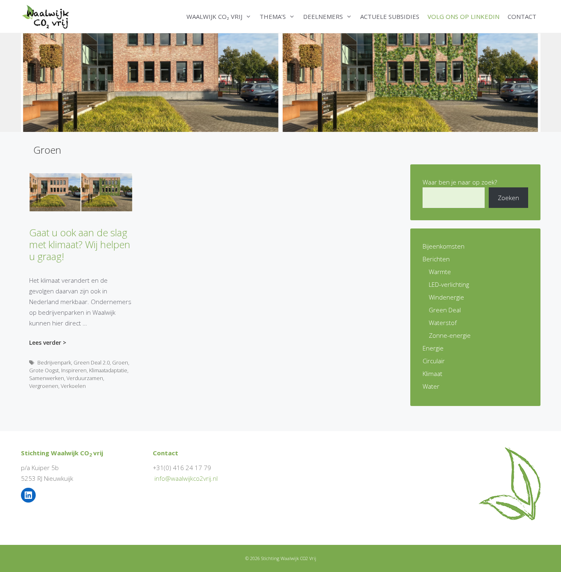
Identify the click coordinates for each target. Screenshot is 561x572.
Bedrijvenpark (54, 362)
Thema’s (273, 16)
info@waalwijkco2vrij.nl (186, 478)
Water (431, 386)
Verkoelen (73, 386)
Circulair (434, 361)
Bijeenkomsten (443, 246)
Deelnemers (323, 16)
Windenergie (446, 297)
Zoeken (508, 198)
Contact (522, 16)
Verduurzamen (85, 378)
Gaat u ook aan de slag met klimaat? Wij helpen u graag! (79, 244)
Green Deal (445, 310)
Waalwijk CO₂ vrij (214, 16)
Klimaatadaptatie (108, 370)
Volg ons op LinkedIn (463, 16)
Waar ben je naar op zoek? (460, 182)
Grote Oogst (44, 370)
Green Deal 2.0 (92, 362)
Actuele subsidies (389, 16)
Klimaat (432, 373)
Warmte (440, 272)
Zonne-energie (450, 335)
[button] (248, 16)
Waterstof (443, 322)
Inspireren (74, 370)
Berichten (436, 259)
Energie (433, 348)
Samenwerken (46, 378)
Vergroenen (43, 386)
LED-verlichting (449, 284)
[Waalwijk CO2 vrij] (47, 16)
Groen (120, 362)
